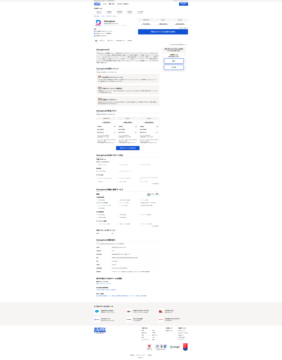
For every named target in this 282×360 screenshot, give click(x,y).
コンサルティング (145, 339)
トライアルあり (107, 283)
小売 (153, 337)
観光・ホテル (155, 335)
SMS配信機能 (143, 296)
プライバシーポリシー (141, 355)
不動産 (153, 333)
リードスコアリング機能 (133, 296)
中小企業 (107, 289)
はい (173, 61)
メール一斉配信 (111, 296)
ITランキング (181, 339)
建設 (153, 330)
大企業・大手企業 (100, 289)
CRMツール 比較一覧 (99, 12)
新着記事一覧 (169, 330)
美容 (153, 339)
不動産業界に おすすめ (119, 12)
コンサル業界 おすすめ (140, 12)
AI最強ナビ (180, 335)
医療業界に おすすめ (109, 12)
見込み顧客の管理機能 (101, 296)
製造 (143, 337)
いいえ (174, 67)
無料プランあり (99, 283)
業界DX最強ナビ (97, 16)
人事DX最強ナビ (182, 337)
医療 (143, 330)
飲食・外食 (144, 333)
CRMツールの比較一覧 (106, 16)
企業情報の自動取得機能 (122, 296)
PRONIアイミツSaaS (183, 333)
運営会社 (150, 355)
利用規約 (132, 355)
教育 (143, 335)
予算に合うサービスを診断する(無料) (163, 32)
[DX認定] (175, 347)
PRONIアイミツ (181, 330)
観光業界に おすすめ (130, 12)
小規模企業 (113, 289)
